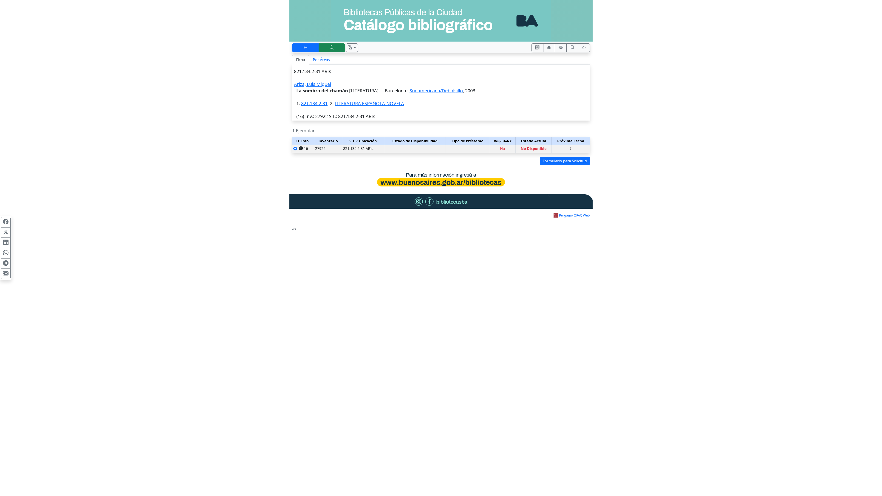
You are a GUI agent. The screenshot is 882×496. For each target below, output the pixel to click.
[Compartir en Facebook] (6, 222)
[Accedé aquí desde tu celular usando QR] (537, 47)
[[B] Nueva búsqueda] (332, 47)
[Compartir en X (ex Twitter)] (6, 232)
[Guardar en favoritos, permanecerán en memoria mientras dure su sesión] (572, 47)
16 (306, 148)
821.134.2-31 (314, 103)
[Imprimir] (561, 47)
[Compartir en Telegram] (6, 263)
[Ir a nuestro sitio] (549, 47)
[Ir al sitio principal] (441, 21)
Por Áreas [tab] (321, 59)
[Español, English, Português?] (352, 47)
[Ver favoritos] (584, 47)
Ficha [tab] (300, 59)
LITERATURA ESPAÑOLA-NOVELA (369, 103)
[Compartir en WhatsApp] (6, 253)
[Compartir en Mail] (6, 274)
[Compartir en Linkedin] (6, 243)
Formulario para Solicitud (565, 160)
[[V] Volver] (305, 47)
